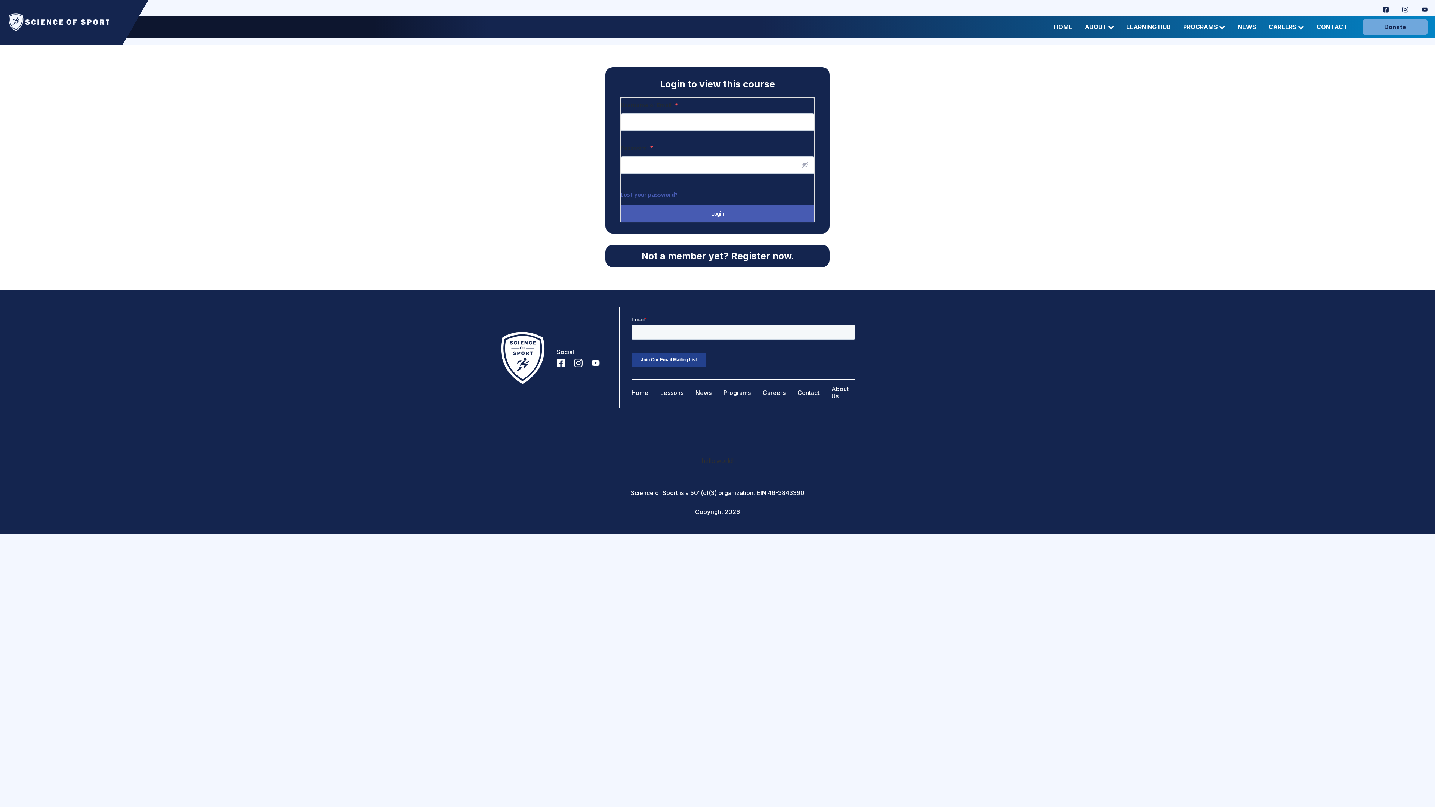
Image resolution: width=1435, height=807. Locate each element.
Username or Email (649, 105)
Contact (1332, 27)
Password (637, 147)
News (1247, 27)
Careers (1283, 27)
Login (717, 213)
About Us (840, 393)
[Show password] (805, 164)
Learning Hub (1148, 27)
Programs (1200, 27)
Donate (1395, 27)
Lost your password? (649, 194)
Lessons (671, 392)
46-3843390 (786, 493)
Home (1063, 27)
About (1096, 27)
